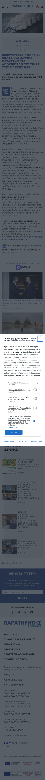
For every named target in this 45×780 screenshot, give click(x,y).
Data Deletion (8, 441)
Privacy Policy (36, 441)
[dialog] (22, 390)
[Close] (40, 338)
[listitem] (22, 383)
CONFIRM (14, 432)
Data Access (22, 441)
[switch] (35, 389)
